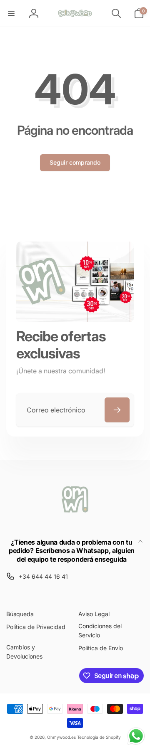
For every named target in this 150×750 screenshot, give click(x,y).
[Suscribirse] (117, 409)
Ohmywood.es (61, 737)
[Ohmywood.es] (75, 520)
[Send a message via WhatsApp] (136, 736)
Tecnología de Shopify (99, 737)
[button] (11, 13)
